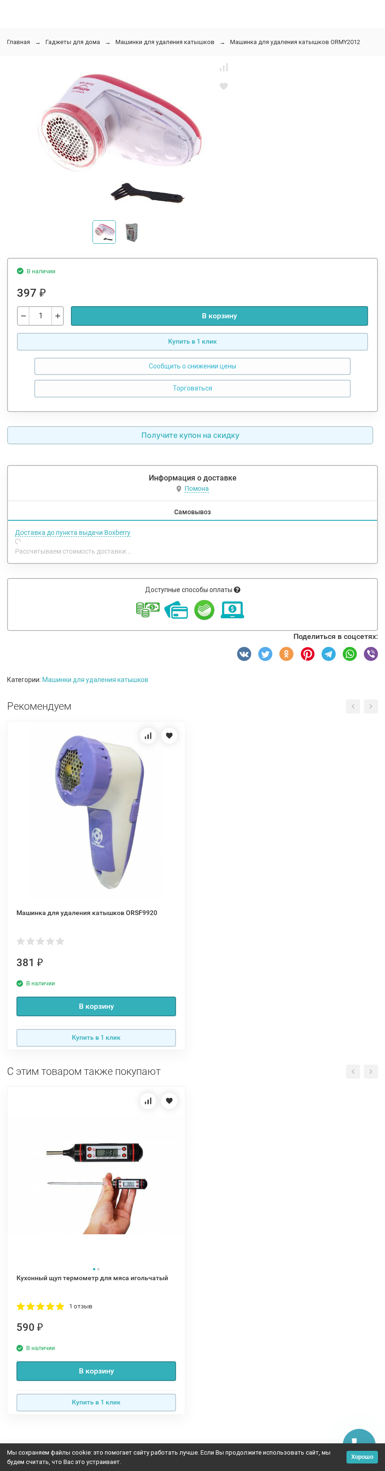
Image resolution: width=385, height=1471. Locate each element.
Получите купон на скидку (190, 435)
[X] (265, 654)
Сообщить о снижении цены (192, 366)
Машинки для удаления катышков (165, 41)
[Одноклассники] (286, 654)
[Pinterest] (307, 654)
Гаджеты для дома (73, 41)
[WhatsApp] (350, 654)
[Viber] (371, 654)
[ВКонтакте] (244, 654)
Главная (18, 41)
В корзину (219, 315)
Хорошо (362, 1456)
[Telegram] (329, 654)
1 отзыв (80, 1306)
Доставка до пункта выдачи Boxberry (73, 532)
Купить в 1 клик (192, 341)
